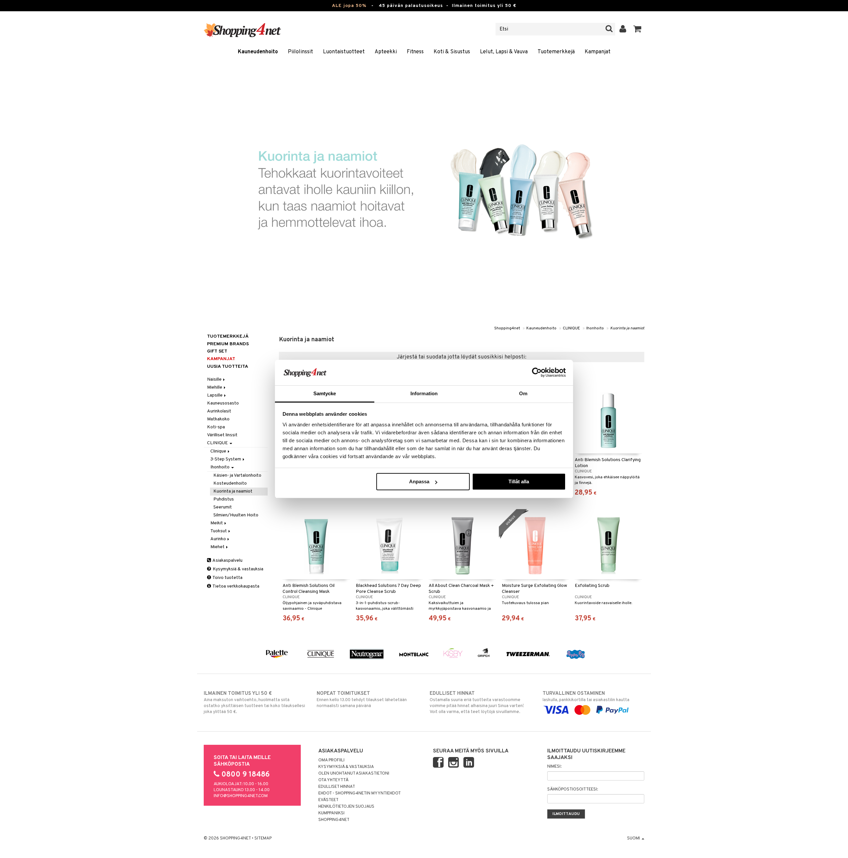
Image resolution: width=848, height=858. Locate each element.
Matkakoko (218, 419)
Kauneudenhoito (258, 52)
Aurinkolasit (219, 411)
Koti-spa (216, 427)
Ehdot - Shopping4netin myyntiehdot (359, 793)
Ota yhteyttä (333, 780)
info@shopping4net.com (241, 796)
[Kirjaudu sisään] (623, 29)
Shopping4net (507, 328)
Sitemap (263, 838)
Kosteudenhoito (230, 483)
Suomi (634, 838)
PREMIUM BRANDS (228, 344)
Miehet (218, 547)
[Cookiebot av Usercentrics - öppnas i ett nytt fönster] (537, 372)
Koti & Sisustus (452, 52)
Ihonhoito (595, 328)
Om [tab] (523, 393)
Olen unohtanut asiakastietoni (353, 773)
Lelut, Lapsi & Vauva (504, 52)
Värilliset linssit (222, 435)
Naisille (215, 379)
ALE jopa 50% (349, 6)
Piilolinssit (300, 52)
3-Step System (226, 459)
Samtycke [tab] (324, 393)
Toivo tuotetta (227, 578)
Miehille (215, 387)
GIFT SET (217, 351)
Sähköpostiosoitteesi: (572, 789)
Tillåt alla (518, 481)
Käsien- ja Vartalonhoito (237, 475)
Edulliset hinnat (336, 786)
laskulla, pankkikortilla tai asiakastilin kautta (586, 697)
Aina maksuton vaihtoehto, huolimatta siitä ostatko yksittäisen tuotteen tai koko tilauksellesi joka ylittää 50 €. (254, 703)
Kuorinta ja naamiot (627, 328)
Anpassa (419, 481)
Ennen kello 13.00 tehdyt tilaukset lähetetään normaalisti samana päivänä (362, 700)
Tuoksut (219, 531)
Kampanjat (597, 52)
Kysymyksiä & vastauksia (237, 569)
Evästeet (328, 800)
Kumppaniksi (331, 813)
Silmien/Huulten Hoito (235, 515)
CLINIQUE (571, 328)
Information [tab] (424, 393)
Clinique (218, 451)
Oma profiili (331, 760)
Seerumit (222, 507)
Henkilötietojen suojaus (346, 806)
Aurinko (218, 539)
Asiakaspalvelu (227, 560)
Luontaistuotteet (344, 52)
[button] (637, 29)
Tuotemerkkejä (556, 52)
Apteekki (386, 52)
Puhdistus (223, 499)
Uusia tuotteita (227, 366)
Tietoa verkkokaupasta (235, 586)
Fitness (415, 52)
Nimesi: (554, 766)
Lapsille (215, 395)
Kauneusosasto (223, 403)
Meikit (217, 523)
